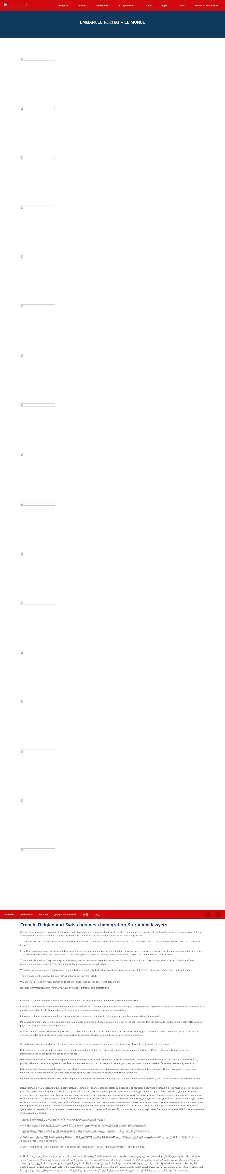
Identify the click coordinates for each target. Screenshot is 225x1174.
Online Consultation (206, 5)
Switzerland (102, 5)
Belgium (63, 5)
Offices (149, 5)
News (182, 5)
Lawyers (164, 5)
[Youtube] (218, 915)
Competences (127, 5)
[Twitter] (208, 915)
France (82, 5)
